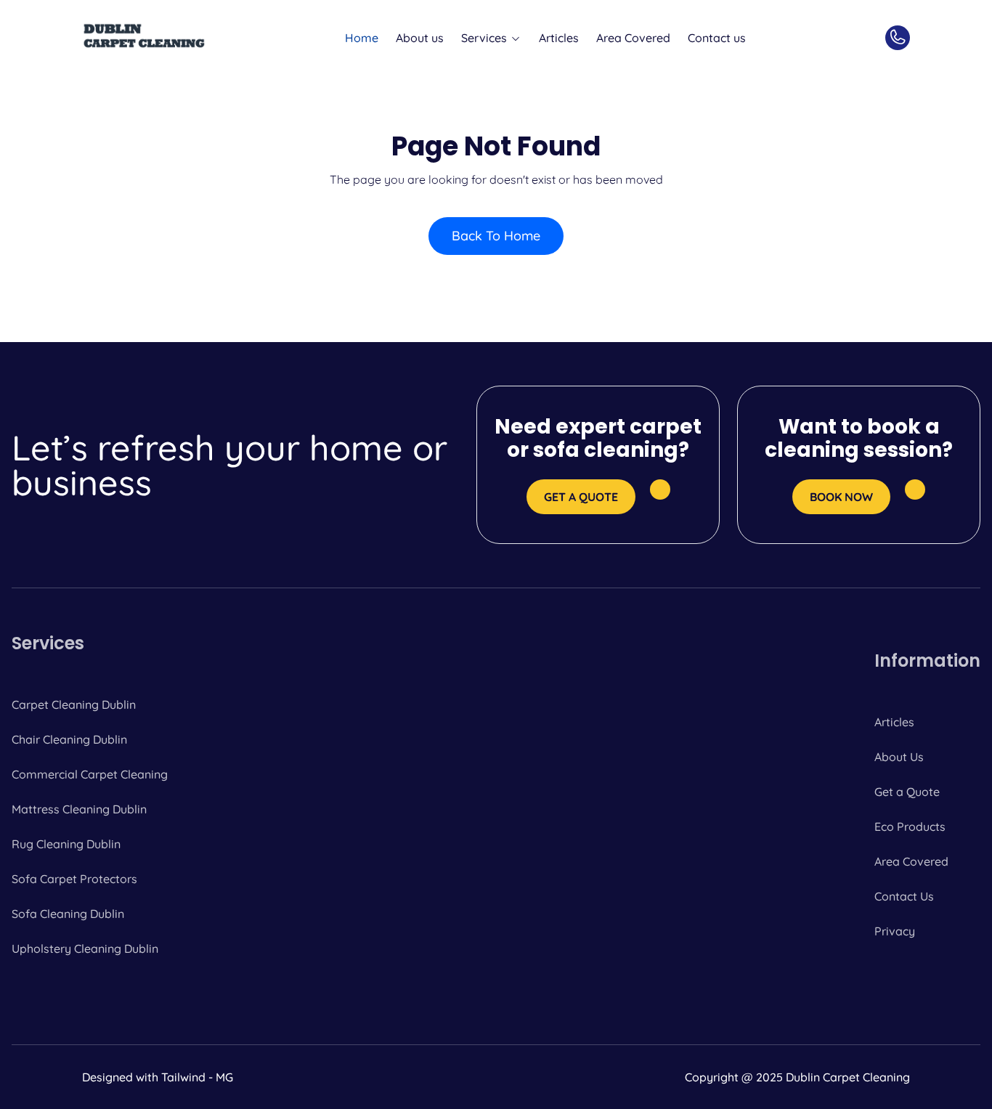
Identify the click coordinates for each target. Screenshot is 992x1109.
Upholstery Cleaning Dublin (85, 948)
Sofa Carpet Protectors (74, 879)
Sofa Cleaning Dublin (68, 913)
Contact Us (904, 896)
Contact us (717, 38)
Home (361, 38)
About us (420, 38)
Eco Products (910, 826)
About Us (899, 757)
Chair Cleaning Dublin (69, 739)
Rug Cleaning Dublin (66, 844)
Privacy (894, 931)
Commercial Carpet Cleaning (90, 774)
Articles (559, 38)
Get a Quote (907, 791)
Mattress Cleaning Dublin (79, 809)
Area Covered (633, 38)
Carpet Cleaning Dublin (74, 704)
